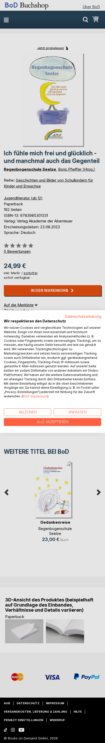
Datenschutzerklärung (83, 316)
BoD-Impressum (35, 396)
